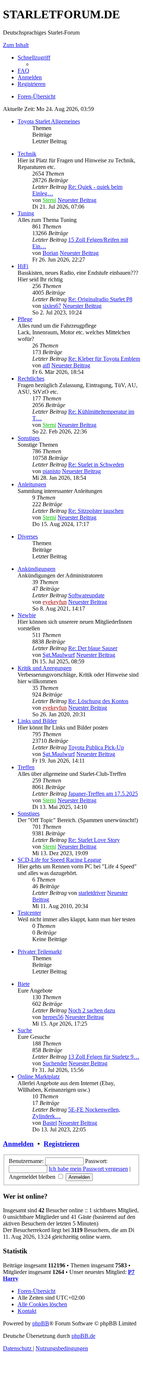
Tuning (26, 213)
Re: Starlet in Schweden (96, 464)
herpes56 (53, 1017)
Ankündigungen (36, 569)
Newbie (27, 615)
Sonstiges (29, 438)
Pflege (25, 319)
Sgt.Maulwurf (59, 655)
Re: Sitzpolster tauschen (96, 511)
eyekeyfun (55, 602)
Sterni (49, 200)
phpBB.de (83, 1336)
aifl (46, 365)
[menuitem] (23, 71)
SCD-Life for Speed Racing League (59, 860)
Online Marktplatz (39, 1076)
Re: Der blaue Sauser (92, 648)
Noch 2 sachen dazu (91, 1010)
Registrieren (62, 1144)
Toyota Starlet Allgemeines (49, 121)
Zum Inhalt (16, 45)
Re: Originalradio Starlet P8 (100, 299)
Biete (24, 984)
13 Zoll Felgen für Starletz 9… (103, 1057)
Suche (25, 1030)
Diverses (28, 536)
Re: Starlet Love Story (94, 840)
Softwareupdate (86, 595)
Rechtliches (31, 378)
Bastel (50, 1123)
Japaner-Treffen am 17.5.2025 (103, 794)
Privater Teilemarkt (40, 951)
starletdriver (92, 893)
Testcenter (29, 913)
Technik (27, 154)
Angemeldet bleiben (33, 1177)
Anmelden (18, 1144)
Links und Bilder (37, 721)
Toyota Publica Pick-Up (96, 747)
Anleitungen (32, 484)
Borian (50, 253)
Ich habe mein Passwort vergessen (88, 1169)
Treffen (26, 767)
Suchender (55, 1063)
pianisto (51, 471)
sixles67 (52, 306)
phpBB (40, 1323)
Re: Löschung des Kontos (98, 701)
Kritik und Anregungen (45, 668)
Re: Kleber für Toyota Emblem (104, 359)
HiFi (23, 266)
